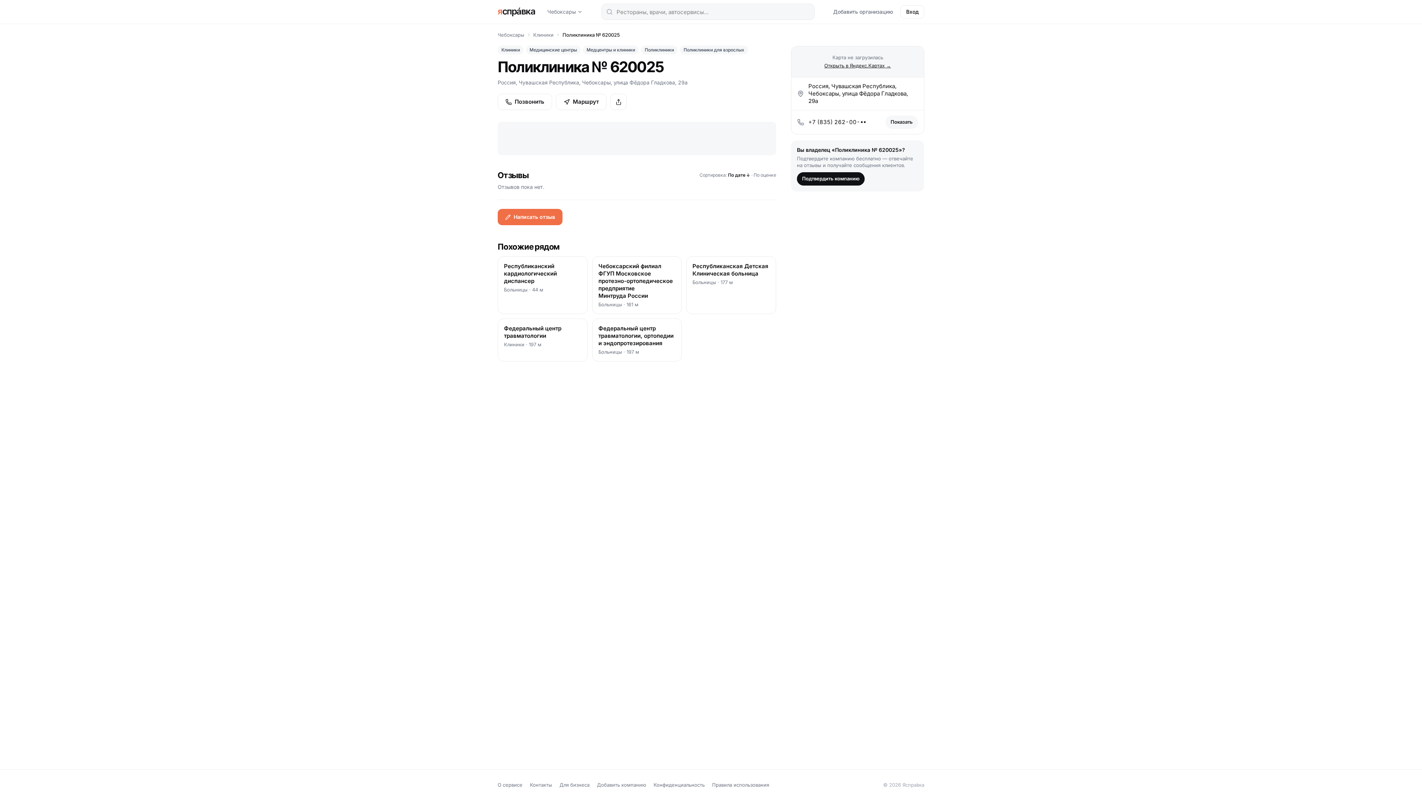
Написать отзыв (534, 217)
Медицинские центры (553, 50)
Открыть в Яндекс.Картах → (857, 66)
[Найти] (609, 12)
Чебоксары (561, 12)
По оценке (765, 175)
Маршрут (586, 101)
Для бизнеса (575, 785)
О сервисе (510, 785)
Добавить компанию (621, 785)
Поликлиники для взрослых (714, 50)
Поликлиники (659, 50)
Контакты (541, 785)
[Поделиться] (618, 102)
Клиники (543, 35)
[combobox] (708, 12)
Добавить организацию (863, 12)
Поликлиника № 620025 (591, 35)
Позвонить (529, 101)
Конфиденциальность (679, 785)
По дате (739, 175)
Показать (902, 122)
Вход (912, 12)
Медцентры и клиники (611, 50)
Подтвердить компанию (830, 178)
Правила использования (740, 785)
